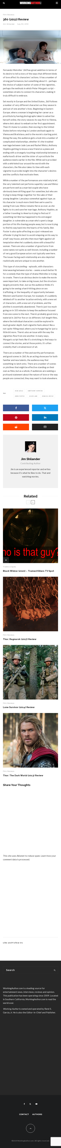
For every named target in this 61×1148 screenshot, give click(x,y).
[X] (30, 1104)
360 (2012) (19, 391)
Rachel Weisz (48, 396)
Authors (37, 1114)
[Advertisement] (30, 902)
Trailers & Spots (9, 567)
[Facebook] (24, 1104)
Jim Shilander (9, 24)
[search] (55, 970)
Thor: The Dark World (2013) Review (23, 775)
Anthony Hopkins (36, 391)
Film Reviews (8, 14)
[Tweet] (45, 408)
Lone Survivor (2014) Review (19, 707)
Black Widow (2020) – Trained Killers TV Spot (28, 571)
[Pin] (16, 417)
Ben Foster (20, 396)
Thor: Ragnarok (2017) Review (19, 639)
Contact (24, 1114)
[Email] (45, 427)
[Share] (16, 408)
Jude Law (33, 396)
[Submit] (16, 427)
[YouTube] (36, 1104)
